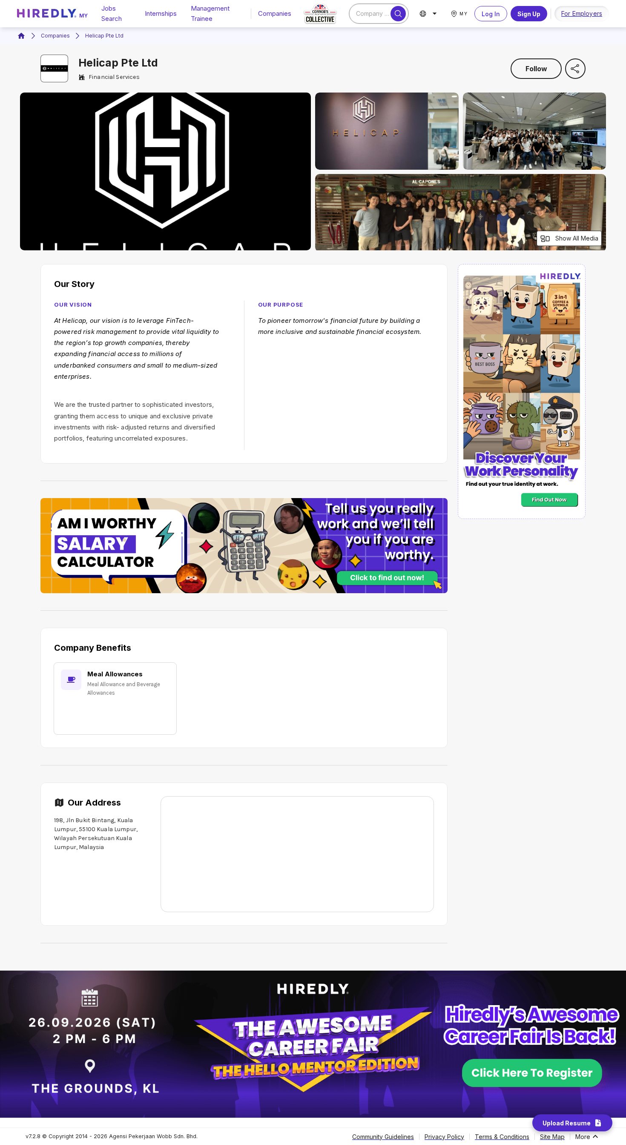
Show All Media (576, 238)
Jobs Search (111, 13)
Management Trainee (210, 13)
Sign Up (528, 13)
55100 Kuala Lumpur (107, 829)
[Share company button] (575, 68)
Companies (274, 13)
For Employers (581, 13)
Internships (161, 13)
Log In (491, 13)
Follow (536, 68)
